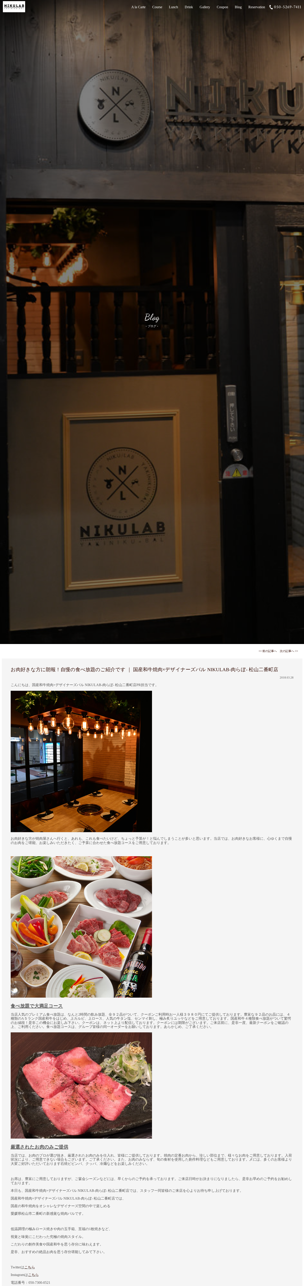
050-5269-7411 (287, 7)
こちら (29, 1267)
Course (157, 7)
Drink (189, 7)
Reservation (256, 7)
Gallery (205, 7)
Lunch (173, 7)
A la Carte (138, 7)
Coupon (222, 7)
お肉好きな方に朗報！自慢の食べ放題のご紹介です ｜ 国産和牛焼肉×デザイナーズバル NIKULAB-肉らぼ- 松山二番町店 (144, 669)
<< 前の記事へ (268, 651)
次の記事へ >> (289, 651)
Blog (238, 7)
